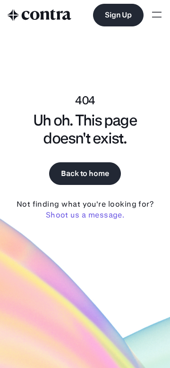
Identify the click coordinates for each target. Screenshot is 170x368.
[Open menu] (156, 15)
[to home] (40, 15)
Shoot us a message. (85, 215)
